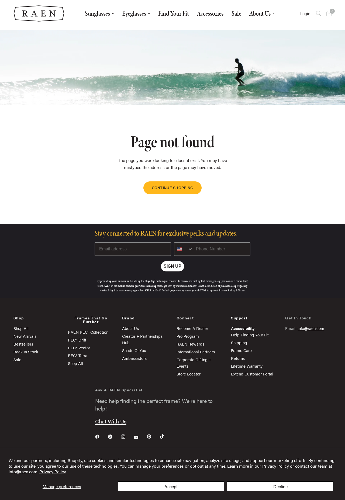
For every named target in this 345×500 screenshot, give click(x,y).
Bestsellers (23, 344)
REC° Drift (77, 340)
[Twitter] (114, 437)
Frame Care (241, 350)
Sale (236, 13)
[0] (328, 13)
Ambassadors (134, 358)
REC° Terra (77, 355)
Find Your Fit (173, 13)
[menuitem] (99, 13)
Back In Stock (25, 351)
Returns (238, 358)
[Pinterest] (153, 437)
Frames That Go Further (91, 319)
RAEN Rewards (190, 344)
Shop (18, 318)
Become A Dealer (192, 328)
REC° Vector (79, 347)
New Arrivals (24, 336)
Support (239, 318)
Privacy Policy (52, 471)
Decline (280, 486)
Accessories (210, 13)
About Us (260, 13)
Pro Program (188, 336)
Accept (171, 486)
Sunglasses (97, 13)
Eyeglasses (134, 13)
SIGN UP (172, 266)
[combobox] (183, 249)
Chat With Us (110, 421)
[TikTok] (166, 436)
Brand (128, 318)
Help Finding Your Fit (250, 334)
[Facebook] (101, 437)
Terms (241, 290)
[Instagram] (127, 437)
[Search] (318, 13)
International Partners (196, 351)
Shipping (239, 342)
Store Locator (189, 374)
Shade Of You (134, 350)
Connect (185, 318)
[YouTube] (140, 437)
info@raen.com (311, 328)
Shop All (21, 328)
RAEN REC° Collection (88, 332)
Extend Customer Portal (252, 374)
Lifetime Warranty (247, 366)
